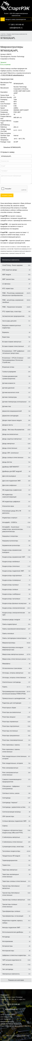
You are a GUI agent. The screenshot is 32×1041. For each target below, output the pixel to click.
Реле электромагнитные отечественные (16, 773)
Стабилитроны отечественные (16, 842)
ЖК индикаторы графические (16, 490)
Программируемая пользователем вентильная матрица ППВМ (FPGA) (16, 692)
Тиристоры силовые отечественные (16, 881)
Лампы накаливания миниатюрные (16, 629)
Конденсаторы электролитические (16, 608)
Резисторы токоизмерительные (16, 740)
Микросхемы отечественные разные (16, 659)
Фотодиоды (16, 937)
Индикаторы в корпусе (16, 518)
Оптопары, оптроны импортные (16, 673)
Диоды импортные (16, 443)
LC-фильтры (16, 284)
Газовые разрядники (16, 372)
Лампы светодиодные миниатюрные (16, 638)
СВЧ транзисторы (16, 816)
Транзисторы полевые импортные (16, 900)
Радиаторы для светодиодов (16, 703)
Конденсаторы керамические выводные (16, 551)
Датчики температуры (16, 397)
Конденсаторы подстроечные (16, 575)
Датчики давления (16, 388)
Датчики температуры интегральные (16, 402)
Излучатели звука (16, 506)
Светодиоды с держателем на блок (16, 807)
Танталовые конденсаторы (16, 851)
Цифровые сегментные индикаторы (16, 955)
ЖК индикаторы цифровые (16, 501)
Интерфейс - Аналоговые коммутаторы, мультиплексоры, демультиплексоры (16, 529)
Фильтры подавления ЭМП (16, 927)
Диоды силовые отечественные (16, 457)
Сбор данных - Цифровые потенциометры (16, 787)
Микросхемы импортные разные (16, 654)
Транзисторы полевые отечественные (16, 905)
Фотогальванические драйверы (16, 932)
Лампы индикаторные (16, 624)
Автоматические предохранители (16, 316)
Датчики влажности (16, 383)
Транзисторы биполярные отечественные (16, 894)
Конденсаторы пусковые (16, 585)
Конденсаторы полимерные (16, 580)
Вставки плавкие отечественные (16, 346)
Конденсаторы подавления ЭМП (16, 571)
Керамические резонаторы (16, 545)
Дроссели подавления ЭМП (16, 481)
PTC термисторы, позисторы (16, 311)
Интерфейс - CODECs (16, 522)
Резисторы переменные (16, 722)
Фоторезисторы (16, 946)
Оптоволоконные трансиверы (16, 668)
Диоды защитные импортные (16, 439)
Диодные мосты (16, 425)
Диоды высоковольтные (16, 434)
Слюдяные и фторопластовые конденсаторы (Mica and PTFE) (16, 831)
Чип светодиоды (16, 969)
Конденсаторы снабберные (16, 594)
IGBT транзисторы (16, 279)
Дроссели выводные (16, 476)
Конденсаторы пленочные (16, 566)
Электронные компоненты (10, 260)
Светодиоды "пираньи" (16, 802)
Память (16, 687)
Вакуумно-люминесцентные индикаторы (16, 326)
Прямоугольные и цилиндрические (16, 698)
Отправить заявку (7, 195)
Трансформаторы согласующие (16, 916)
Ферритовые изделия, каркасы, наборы (16, 921)
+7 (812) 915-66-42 (12, 1004)
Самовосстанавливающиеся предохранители (16, 780)
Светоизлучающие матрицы (16, 812)
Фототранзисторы (16, 951)
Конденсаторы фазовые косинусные (16, 603)
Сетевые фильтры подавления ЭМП (16, 821)
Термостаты (16, 865)
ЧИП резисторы (16, 965)
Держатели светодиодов (16, 416)
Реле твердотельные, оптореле (16, 763)
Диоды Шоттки (16, 462)
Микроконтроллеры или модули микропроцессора (16, 648)
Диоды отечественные (16, 448)
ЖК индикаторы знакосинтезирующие (16, 495)
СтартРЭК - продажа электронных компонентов (13, 34)
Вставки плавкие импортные (16, 342)
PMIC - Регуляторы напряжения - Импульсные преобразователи (16, 294)
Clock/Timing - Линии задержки (16, 265)
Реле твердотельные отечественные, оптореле (16, 757)
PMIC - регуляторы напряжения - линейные (16, 301)
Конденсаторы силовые (16, 589)
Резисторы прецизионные (16, 735)
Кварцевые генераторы (16, 536)
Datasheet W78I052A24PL (12, 147)
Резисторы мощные (16, 717)
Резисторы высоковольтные (16, 712)
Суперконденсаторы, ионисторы (16, 846)
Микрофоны (16, 664)
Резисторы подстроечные (16, 726)
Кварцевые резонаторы (16, 541)
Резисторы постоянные (16, 731)
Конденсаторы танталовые (16, 599)
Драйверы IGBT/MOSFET (16, 467)
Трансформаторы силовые (16, 911)
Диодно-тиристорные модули (16, 420)
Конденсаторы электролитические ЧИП (16, 614)
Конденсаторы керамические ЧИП (16, 557)
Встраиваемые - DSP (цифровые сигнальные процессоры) (16, 352)
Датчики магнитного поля (16, 392)
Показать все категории (16, 980)
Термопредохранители (16, 860)
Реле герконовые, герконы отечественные (16, 750)
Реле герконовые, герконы (16, 745)
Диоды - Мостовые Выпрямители (16, 430)
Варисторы (16, 337)
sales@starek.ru (16, 27)
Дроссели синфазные (16, 485)
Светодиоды (16, 798)
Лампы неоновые (16, 633)
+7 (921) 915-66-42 (16, 24)
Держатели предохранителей (16, 411)
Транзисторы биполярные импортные (16, 887)
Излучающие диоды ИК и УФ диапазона (16, 512)
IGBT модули (16, 274)
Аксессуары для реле (16, 321)
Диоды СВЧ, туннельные (16, 453)
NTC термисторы (16, 288)
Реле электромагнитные (16, 768)
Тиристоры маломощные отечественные (16, 875)
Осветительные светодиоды (16, 682)
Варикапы (16, 332)
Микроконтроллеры (5, 35)
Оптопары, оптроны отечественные (16, 677)
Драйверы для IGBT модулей (16, 471)
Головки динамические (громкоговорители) (16, 377)
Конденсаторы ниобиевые (16, 561)
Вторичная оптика (16, 367)
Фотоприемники (16, 941)
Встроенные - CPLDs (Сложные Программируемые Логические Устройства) (16, 360)
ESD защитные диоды (16, 270)
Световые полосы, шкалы (16, 793)
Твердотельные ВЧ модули (16, 856)
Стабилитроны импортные (16, 837)
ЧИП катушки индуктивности (16, 960)
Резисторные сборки (16, 708)
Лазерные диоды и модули (16, 619)
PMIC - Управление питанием (16, 307)
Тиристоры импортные (16, 870)
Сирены (16, 826)
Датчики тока (16, 406)
